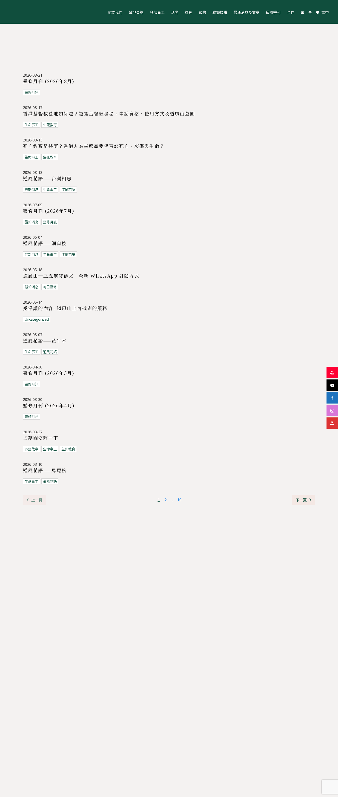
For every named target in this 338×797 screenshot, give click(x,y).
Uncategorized (37, 319)
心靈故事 (31, 449)
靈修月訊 (31, 92)
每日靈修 (50, 287)
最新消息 (31, 189)
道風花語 (68, 189)
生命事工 (31, 124)
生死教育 (50, 124)
